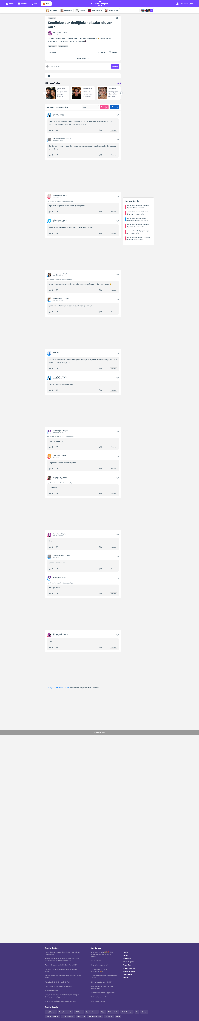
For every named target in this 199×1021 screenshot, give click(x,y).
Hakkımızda (127, 958)
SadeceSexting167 (59, 555)
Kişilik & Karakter (68, 1016)
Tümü (119, 83)
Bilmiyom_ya (57, 477)
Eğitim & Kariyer (127, 1012)
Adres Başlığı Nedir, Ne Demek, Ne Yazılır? (58, 982)
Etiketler (126, 978)
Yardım (125, 952)
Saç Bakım (108, 1016)
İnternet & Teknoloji (53, 1016)
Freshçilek (56, 534)
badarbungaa (57, 431)
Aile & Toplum (51, 1012)
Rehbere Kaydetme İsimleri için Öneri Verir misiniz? (61, 965)
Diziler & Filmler (113, 1012)
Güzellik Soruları (63, 46)
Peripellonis (57, 32)
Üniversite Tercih (97, 10)
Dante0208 (56, 577)
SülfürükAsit (57, 220)
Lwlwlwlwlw (56, 455)
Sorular (66, 688)
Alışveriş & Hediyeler (65, 1012)
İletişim (125, 955)
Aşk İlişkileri (53, 10)
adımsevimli (57, 195)
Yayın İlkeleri (127, 965)
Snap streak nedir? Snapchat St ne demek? (58, 986)
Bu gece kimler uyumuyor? (99, 965)
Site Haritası (127, 974)
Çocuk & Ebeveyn (91, 1012)
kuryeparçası (57, 274)
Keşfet (24, 4)
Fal (137, 1012)
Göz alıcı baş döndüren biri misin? (101, 982)
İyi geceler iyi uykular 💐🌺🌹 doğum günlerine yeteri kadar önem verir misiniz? (102, 954)
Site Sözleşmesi (128, 962)
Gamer (144, 1012)
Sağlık (118, 1016)
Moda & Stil (81, 1016)
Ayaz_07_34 (57, 377)
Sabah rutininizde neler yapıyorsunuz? (103, 993)
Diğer (102, 1012)
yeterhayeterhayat (59, 139)
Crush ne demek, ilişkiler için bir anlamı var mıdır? (60, 1001)
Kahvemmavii (57, 634)
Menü (11, 4)
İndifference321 (58, 298)
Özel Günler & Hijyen (95, 1016)
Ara (35, 3)
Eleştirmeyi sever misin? (98, 997)
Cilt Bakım (79, 1012)
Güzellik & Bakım (114, 10)
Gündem (82, 10)
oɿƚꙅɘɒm (55, 114)
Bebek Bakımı (68, 10)
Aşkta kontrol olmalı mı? (98, 1001)
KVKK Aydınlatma (129, 968)
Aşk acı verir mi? (96, 961)
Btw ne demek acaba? (52, 990)
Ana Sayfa (50, 688)
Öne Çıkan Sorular (129, 971)
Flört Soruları (52, 46)
